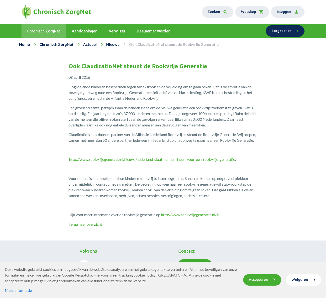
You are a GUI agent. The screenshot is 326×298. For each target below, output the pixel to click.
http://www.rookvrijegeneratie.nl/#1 (191, 214)
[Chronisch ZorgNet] (56, 12)
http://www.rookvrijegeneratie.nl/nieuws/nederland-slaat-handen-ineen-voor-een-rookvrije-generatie (152, 159)
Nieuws (112, 44)
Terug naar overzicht (85, 224)
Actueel (90, 44)
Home (24, 44)
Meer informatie (18, 290)
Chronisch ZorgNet (56, 44)
